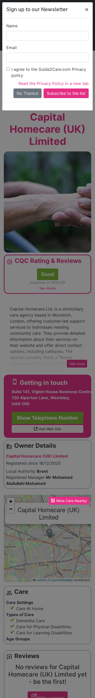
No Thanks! (27, 93)
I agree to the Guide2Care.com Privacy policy (48, 72)
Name (11, 25)
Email (11, 47)
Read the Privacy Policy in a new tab (53, 83)
